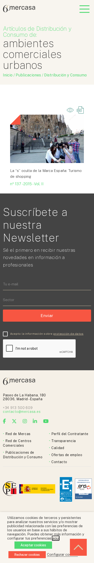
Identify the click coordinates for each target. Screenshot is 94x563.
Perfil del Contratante (69, 434)
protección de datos (68, 333)
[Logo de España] (38, 489)
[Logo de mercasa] (10, 489)
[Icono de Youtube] (46, 421)
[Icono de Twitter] (14, 421)
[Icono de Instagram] (25, 421)
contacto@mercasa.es (21, 412)
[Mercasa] (19, 11)
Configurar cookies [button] (62, 554)
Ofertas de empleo (66, 455)
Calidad (57, 448)
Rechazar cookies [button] (27, 554)
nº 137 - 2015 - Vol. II (27, 184)
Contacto (59, 462)
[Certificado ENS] (83, 489)
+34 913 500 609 (18, 408)
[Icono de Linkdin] (35, 421)
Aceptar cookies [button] (33, 545)
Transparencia (63, 441)
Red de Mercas (18, 434)
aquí (55, 538)
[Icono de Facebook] (4, 421)
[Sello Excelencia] (66, 489)
